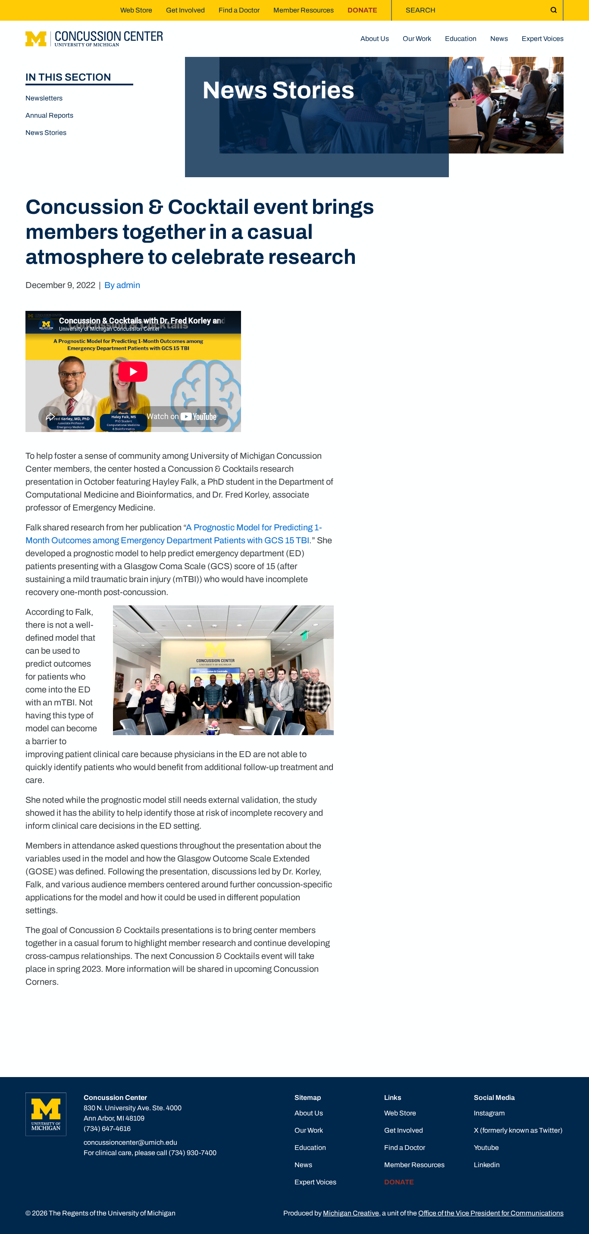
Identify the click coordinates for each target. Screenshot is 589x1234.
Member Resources (303, 10)
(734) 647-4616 (107, 1128)
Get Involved (185, 10)
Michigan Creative (351, 1213)
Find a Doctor (239, 10)
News (499, 38)
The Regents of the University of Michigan (112, 1213)
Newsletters (44, 98)
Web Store (136, 10)
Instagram (489, 1113)
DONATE (362, 10)
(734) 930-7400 (192, 1152)
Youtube (486, 1147)
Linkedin (487, 1164)
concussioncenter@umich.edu (130, 1142)
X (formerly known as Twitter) (518, 1130)
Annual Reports (49, 115)
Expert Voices (543, 38)
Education (460, 38)
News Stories (45, 132)
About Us (374, 38)
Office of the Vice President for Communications (491, 1213)
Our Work (417, 38)
